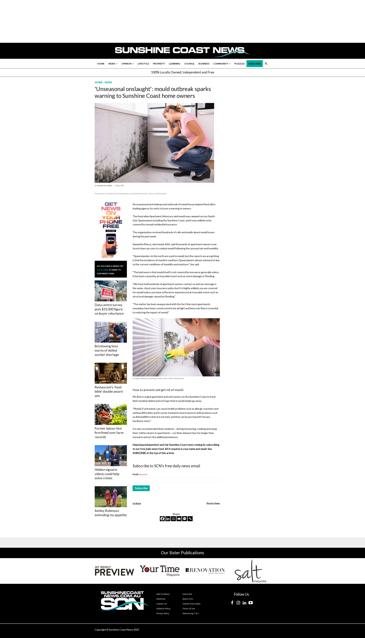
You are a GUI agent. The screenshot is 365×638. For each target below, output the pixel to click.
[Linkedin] (167, 518)
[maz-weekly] (114, 571)
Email (140, 474)
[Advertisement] (247, 107)
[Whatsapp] (173, 518)
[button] (266, 63)
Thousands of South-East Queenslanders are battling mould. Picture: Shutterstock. (131, 193)
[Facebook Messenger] (184, 518)
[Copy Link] (190, 518)
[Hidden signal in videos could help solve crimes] (111, 455)
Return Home (213, 503)
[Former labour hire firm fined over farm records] (111, 414)
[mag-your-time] (160, 571)
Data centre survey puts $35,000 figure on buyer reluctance (109, 309)
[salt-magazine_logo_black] (250, 571)
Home (99, 82)
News (108, 82)
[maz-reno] (205, 571)
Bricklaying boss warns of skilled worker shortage (107, 350)
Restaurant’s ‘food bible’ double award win (109, 391)
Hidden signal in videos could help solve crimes (107, 474)
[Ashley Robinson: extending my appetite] (111, 496)
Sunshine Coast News (104, 185)
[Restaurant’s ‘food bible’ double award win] (111, 373)
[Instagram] (238, 602)
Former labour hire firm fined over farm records (109, 432)
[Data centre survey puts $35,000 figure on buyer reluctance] (111, 290)
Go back (137, 503)
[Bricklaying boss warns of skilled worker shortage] (111, 332)
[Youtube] (250, 602)
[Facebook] (162, 518)
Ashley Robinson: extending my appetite (111, 513)
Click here (102, 270)
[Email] (179, 518)
